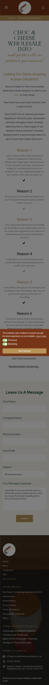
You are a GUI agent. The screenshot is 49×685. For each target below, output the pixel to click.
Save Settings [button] (24, 351)
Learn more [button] (41, 336)
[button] (4, 340)
